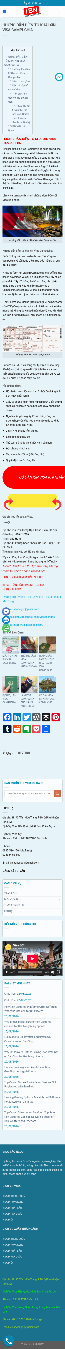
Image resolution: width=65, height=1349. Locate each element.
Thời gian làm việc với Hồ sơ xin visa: (18, 97)
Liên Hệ (8, 911)
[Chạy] (6, 972)
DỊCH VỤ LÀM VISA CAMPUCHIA (9, 699)
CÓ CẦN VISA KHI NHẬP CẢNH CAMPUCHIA (47, 699)
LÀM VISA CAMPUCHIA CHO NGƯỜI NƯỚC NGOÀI (27, 700)
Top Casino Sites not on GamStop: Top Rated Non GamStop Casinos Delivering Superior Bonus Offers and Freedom (30, 1117)
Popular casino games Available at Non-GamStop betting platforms (27, 1069)
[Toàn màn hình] (58, 972)
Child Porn (10, 993)
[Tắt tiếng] (52, 972)
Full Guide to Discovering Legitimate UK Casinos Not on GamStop (27, 1039)
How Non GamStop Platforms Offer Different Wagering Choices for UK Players (30, 1009)
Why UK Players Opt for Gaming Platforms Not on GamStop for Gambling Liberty (31, 1054)
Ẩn (22, 50)
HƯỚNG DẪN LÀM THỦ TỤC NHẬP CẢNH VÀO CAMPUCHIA (46, 662)
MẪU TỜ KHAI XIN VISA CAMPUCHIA (9, 659)
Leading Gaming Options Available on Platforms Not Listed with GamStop (32, 1099)
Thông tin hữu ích (14, 905)
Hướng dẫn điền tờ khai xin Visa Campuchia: (19, 73)
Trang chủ (10, 893)
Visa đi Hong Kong (12, 1201)
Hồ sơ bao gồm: (19, 81)
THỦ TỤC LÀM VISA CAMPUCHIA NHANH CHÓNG (29, 661)
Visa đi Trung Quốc (13, 1196)
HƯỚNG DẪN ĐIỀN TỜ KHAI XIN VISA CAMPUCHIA (16, 61)
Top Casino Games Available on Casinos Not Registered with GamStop (30, 1084)
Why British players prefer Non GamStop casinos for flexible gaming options (27, 1024)
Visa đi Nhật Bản (12, 1208)
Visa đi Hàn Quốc (12, 1213)
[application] (32, 958)
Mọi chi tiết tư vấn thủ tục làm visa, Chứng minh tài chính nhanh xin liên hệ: (21, 114)
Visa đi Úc (8, 1219)
